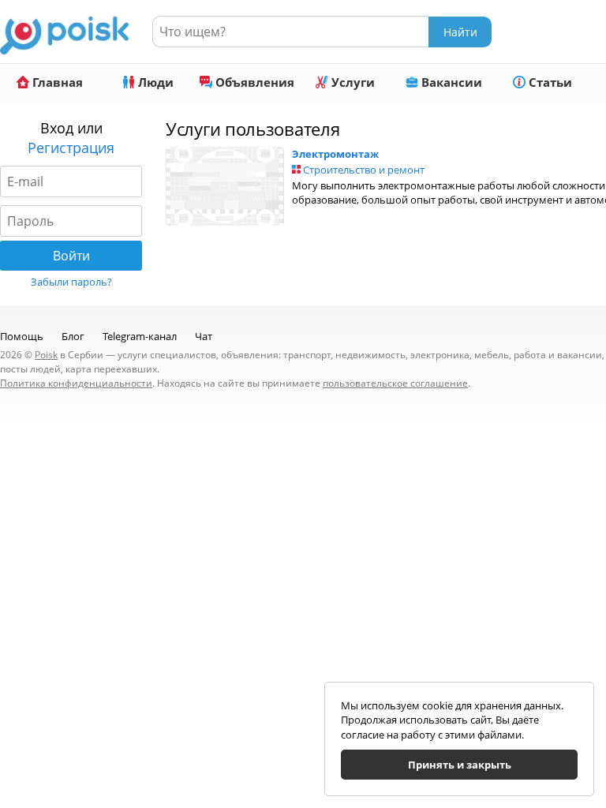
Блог (73, 336)
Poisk (46, 354)
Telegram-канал (140, 336)
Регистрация (71, 147)
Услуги (351, 82)
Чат (203, 336)
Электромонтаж (335, 154)
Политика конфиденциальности (76, 383)
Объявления (253, 82)
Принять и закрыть (459, 765)
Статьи (549, 82)
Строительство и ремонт (364, 170)
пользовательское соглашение (395, 383)
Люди (154, 82)
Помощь (21, 336)
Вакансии (450, 82)
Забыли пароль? (71, 282)
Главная (56, 82)
